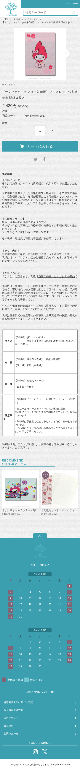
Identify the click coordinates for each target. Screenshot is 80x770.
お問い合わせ (11, 733)
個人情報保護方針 (13, 710)
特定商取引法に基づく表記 (18, 702)
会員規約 (8, 725)
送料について (11, 718)
